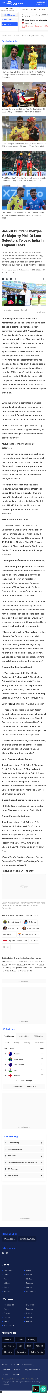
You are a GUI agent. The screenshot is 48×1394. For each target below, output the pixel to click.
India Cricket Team (30, 934)
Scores (25, 9)
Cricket (6, 947)
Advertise (5, 1365)
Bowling (27, 1043)
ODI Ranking (24, 1036)
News (33, 9)
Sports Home (6, 36)
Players (29, 1287)
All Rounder (39, 1043)
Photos (42, 9)
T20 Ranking (38, 1036)
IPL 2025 (9, 9)
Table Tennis (37, 1352)
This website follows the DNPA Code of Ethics (19, 1379)
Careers (5, 1374)
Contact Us (16, 1374)
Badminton (9, 1346)
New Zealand (19, 1065)
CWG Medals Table (15, 1149)
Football (23, 958)
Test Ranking (9, 1036)
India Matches (9, 20)
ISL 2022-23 (9, 1305)
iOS (30, 971)
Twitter (41, 964)
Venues (7, 1291)
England (17, 1075)
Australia (17, 1054)
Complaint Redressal (32, 1370)
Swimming (21, 1352)
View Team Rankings (24, 1081)
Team (6, 1043)
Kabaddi (39, 1346)
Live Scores (8, 1271)
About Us (16, 1365)
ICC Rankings (13, 1169)
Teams (6, 1287)
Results (29, 1275)
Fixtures (7, 1275)
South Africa (18, 1059)
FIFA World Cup (13, 1143)
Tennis (20, 1340)
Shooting (8, 1352)
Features (29, 1283)
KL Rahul (32, 922)
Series (28, 1271)
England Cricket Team (17, 941)
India (15, 1070)
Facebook (21, 964)
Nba (29, 1346)
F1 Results (34, 961)
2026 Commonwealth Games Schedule (22, 1162)
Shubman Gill (9, 934)
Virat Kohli (11, 1156)
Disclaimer (6, 1370)
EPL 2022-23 (31, 1305)
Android (23, 971)
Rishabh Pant (14, 928)
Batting (16, 1043)
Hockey (31, 1340)
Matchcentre (9, 1325)
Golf (20, 1346)
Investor (17, 1370)
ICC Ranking (31, 1291)
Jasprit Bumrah (14, 922)
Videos (7, 1283)
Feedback (28, 1365)
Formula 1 (8, 1340)
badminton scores (22, 961)
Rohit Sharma (33, 928)
